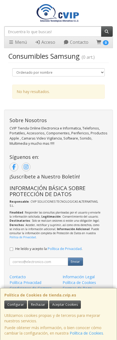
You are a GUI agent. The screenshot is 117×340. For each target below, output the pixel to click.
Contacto (78, 42)
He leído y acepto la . (48, 248)
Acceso (47, 42)
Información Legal (79, 276)
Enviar (75, 261)
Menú (20, 42)
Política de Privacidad (23, 237)
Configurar (15, 304)
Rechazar (38, 304)
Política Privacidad (25, 282)
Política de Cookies (86, 333)
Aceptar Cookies (65, 304)
